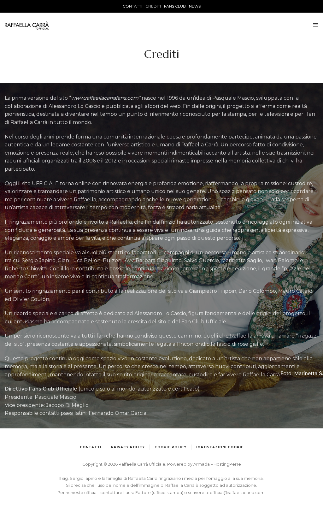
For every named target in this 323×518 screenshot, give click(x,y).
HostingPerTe (227, 464)
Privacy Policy (128, 447)
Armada (202, 464)
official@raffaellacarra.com (237, 492)
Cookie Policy (170, 447)
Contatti (90, 447)
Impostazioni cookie (220, 447)
